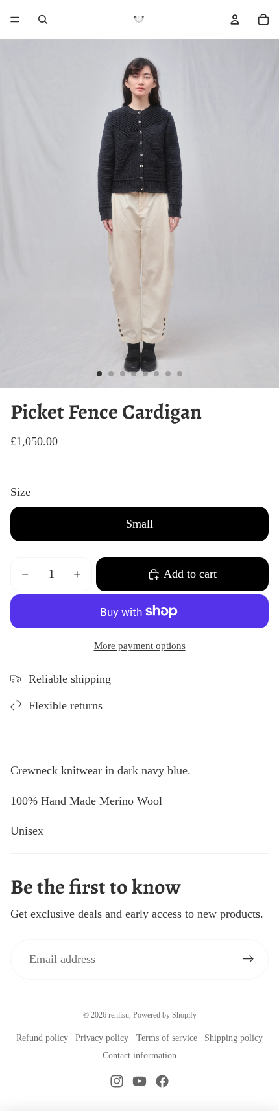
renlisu (118, 1014)
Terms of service (166, 1038)
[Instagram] (117, 1081)
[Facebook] (162, 1081)
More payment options (140, 646)
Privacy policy (101, 1038)
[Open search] (43, 19)
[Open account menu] (235, 19)
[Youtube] (139, 1081)
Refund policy (42, 1038)
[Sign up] (248, 959)
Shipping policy (233, 1038)
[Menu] (15, 19)
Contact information (139, 1055)
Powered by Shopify (165, 1014)
